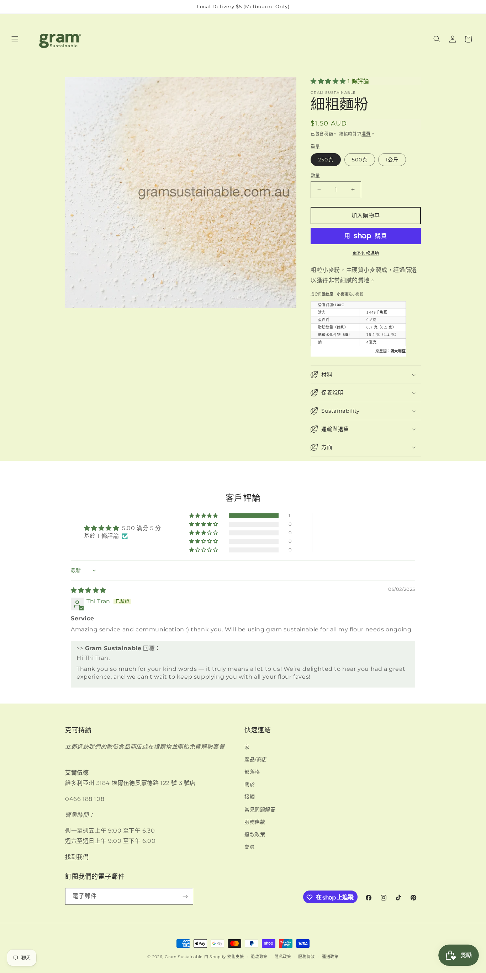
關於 (249, 784)
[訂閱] (185, 896)
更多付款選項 (366, 253)
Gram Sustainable (184, 956)
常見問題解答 (260, 809)
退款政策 (254, 834)
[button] (15, 39)
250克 (325, 159)
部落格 (252, 771)
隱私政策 (283, 956)
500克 (360, 159)
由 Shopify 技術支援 (224, 956)
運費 (365, 134)
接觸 (249, 796)
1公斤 (392, 159)
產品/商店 (255, 759)
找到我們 (77, 856)
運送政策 (330, 956)
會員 (249, 847)
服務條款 (254, 821)
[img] (88, 590)
